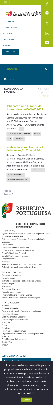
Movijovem (6, 286)
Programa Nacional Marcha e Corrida (17, 295)
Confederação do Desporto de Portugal (18, 250)
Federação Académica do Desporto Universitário (22, 264)
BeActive (5, 306)
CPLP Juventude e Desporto (14, 317)
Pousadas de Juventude (11, 292)
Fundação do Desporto (11, 272)
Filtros (11, 79)
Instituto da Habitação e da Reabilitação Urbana (21, 281)
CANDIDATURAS (11, 28)
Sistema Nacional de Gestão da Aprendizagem (21, 298)
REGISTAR (10, 52)
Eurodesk (6, 328)
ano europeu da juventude (19, 133)
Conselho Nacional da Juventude (15, 248)
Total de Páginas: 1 (8, 192)
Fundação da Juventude (11, 275)
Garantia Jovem (8, 278)
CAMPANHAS (9, 22)
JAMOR (6, 46)
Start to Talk (7, 342)
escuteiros (19, 138)
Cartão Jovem (7, 245)
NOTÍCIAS (7, 34)
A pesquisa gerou (43, 92)
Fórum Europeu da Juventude (14, 331)
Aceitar (26, 400)
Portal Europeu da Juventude (14, 339)
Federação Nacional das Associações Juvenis (20, 267)
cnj (21, 129)
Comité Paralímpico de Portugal (15, 256)
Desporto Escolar (9, 259)
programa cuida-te (15, 174)
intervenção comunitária (18, 179)
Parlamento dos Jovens (11, 289)
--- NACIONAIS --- (10, 231)
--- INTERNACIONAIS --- (12, 303)
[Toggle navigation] (6, 2)
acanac (37, 133)
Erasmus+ (6, 322)
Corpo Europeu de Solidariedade (15, 320)
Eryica (4, 325)
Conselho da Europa (10, 314)
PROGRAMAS (9, 40)
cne (9, 138)
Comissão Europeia (10, 308)
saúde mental (37, 170)
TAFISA (5, 345)
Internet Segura (8, 284)
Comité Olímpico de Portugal (14, 253)
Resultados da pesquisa (13, 90)
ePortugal (6, 262)
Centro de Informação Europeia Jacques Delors (21, 311)
